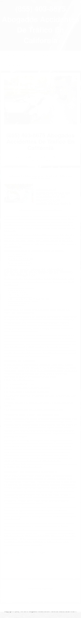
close (1, 1)
